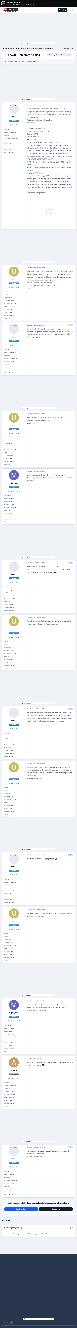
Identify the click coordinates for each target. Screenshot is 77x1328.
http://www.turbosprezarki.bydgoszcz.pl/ (42, 572)
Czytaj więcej (4, 3)
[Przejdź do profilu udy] (14, 272)
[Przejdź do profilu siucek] (6, 61)
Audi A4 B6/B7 (34, 61)
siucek (13, 117)
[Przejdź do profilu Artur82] (14, 1062)
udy (13, 279)
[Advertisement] (38, 28)
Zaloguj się (56, 1209)
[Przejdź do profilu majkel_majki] (14, 475)
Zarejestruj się (21, 1209)
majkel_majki (14, 483)
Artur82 (14, 1070)
